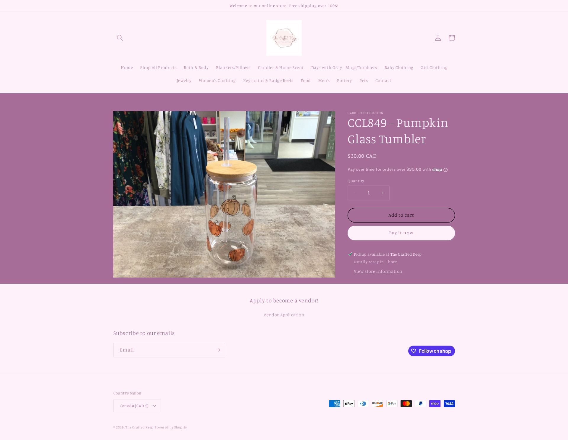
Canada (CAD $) (134, 405)
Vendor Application (284, 314)
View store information (378, 271)
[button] (120, 38)
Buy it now (401, 233)
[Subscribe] (218, 350)
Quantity (356, 180)
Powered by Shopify (171, 427)
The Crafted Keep (139, 427)
